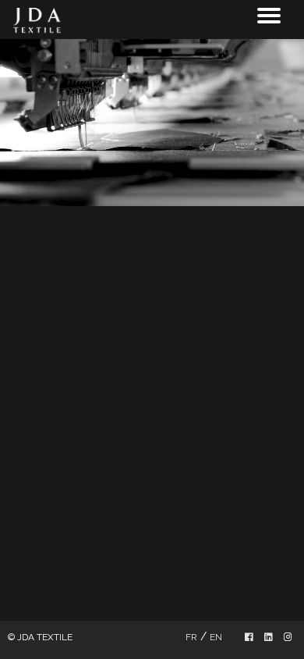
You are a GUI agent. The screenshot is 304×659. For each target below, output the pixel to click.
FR (191, 637)
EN (216, 637)
